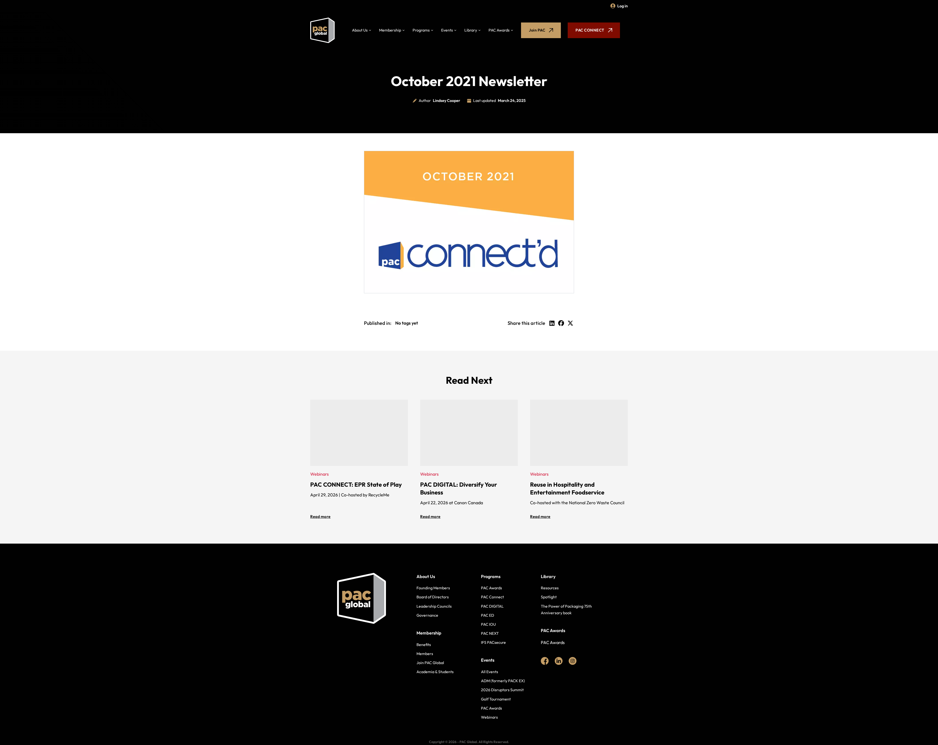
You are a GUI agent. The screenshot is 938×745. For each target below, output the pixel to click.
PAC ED (487, 615)
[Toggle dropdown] (370, 30)
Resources (550, 587)
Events (447, 30)
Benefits (423, 644)
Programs (421, 30)
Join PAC (537, 30)
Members (424, 653)
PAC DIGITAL (492, 606)
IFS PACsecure (493, 642)
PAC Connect (492, 596)
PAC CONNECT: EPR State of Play (356, 484)
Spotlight (549, 596)
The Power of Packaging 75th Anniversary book (566, 609)
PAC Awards (499, 30)
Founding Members (433, 587)
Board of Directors (432, 596)
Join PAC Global (430, 662)
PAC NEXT (490, 633)
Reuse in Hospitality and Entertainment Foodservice (567, 488)
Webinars (489, 717)
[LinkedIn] (551, 323)
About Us (360, 30)
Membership (390, 30)
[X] (570, 323)
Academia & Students (435, 671)
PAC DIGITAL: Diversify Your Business (458, 488)
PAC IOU (488, 624)
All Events (489, 671)
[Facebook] (561, 323)
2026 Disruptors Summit (502, 689)
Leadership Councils (434, 606)
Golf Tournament (496, 699)
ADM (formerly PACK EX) (503, 680)
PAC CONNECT (590, 30)
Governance (427, 615)
